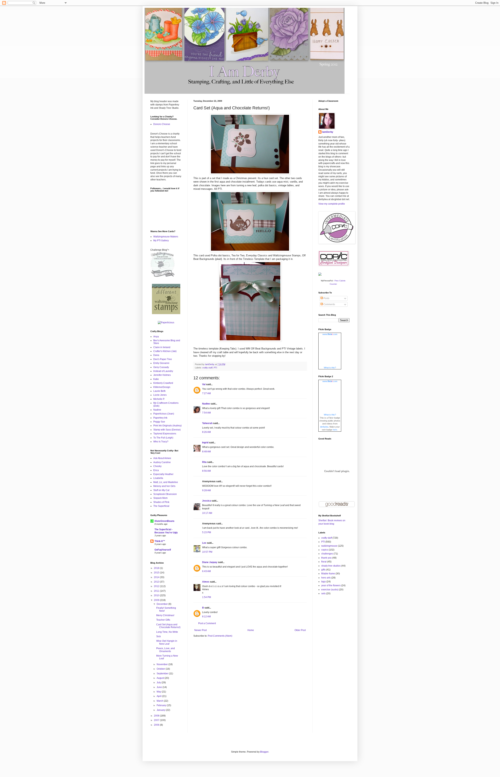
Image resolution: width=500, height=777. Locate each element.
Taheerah (207, 423)
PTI (215, 367)
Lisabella (158, 478)
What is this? (330, 367)
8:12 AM (206, 616)
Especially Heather (163, 474)
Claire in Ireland (161, 347)
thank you (326, 557)
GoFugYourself (162, 549)
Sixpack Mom (160, 498)
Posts (326, 298)
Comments (329, 304)
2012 (157, 586)
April (159, 696)
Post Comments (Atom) (220, 635)
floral (324, 561)
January (161, 710)
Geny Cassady (161, 367)
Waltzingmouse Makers (165, 236)
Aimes (205, 581)
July (159, 682)
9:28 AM (206, 490)
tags (323, 581)
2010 (157, 595)
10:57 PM (207, 552)
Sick (158, 636)
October (161, 668)
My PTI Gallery (161, 240)
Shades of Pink (161, 502)
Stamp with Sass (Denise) (167, 429)
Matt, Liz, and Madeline (165, 482)
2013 (157, 581)
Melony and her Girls (164, 486)
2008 (157, 715)
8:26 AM (206, 432)
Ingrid (205, 442)
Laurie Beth (159, 391)
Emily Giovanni (161, 363)
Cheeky (157, 466)
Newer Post (200, 630)
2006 (157, 725)
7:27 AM (206, 393)
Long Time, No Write (167, 632)
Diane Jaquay (209, 562)
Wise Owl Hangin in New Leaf (166, 642)
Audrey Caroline (162, 462)
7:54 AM (206, 412)
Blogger (264, 751)
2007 (157, 720)
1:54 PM (206, 597)
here (335, 430)
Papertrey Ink (160, 417)
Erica (156, 470)
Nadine (206, 403)
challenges (327, 553)
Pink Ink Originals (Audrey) (167, 425)
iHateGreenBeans (164, 521)
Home (250, 630)
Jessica (206, 500)
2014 (157, 577)
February (162, 705)
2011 (157, 591)
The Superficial (161, 506)
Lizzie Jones (160, 395)
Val (203, 384)
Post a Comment (207, 623)
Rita (204, 462)
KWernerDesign (161, 387)
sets (323, 593)
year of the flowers (331, 585)
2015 (157, 572)
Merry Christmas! (165, 615)
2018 (157, 568)
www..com (329, 334)
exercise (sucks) (329, 589)
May (159, 691)
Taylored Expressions (164, 433)
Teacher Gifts (163, 619)
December (162, 604)
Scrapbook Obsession (165, 494)
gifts (323, 569)
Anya (156, 336)
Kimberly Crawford (163, 383)
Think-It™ (159, 541)
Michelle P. (159, 399)
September (163, 673)
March (160, 700)
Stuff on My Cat (161, 490)
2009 (157, 600)
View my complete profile (331, 203)
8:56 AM (206, 471)
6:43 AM (206, 571)
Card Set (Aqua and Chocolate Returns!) (168, 626)
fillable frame (328, 573)
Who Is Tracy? (160, 441)
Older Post (300, 630)
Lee (204, 543)
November (162, 664)
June (159, 687)
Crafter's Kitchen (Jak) (165, 351)
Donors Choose (161, 124)
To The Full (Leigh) (163, 437)
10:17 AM (207, 513)
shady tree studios (331, 565)
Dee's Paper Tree (162, 359)
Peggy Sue (159, 421)
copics (324, 549)
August (161, 678)
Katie (156, 379)
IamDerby (327, 132)
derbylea (324, 427)
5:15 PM (206, 532)
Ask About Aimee (162, 458)
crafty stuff (207, 367)
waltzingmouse (329, 545)
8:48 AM (206, 451)
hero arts (326, 577)
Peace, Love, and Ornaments (165, 649)
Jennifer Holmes (162, 375)
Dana (156, 355)
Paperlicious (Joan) (163, 413)
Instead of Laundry (163, 371)
